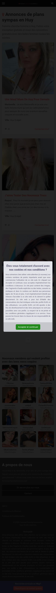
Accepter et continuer (28, 327)
